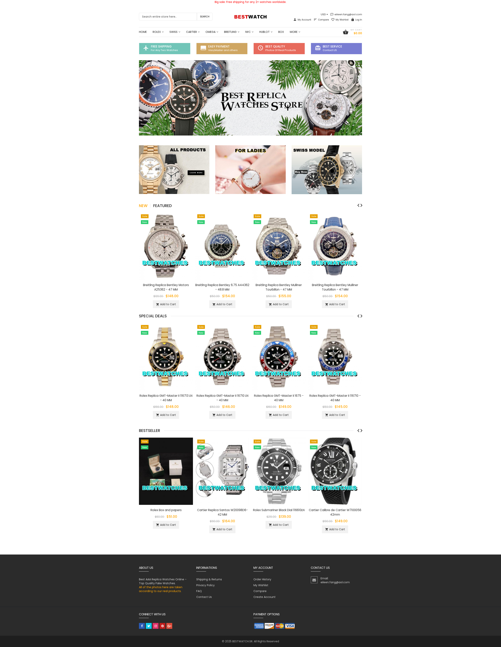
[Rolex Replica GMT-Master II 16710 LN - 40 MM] (222, 356)
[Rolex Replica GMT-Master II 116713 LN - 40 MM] (166, 356)
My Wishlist (342, 19)
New (143, 205)
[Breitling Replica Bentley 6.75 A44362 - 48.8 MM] (222, 246)
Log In (358, 19)
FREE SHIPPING (161, 46)
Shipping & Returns (209, 579)
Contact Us (204, 597)
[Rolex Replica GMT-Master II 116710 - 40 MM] (335, 356)
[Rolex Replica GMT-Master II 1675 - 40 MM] (279, 356)
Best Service (332, 46)
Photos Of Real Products (280, 50)
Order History (262, 579)
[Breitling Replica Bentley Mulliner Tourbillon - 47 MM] (279, 246)
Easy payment (219, 46)
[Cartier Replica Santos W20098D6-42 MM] (222, 471)
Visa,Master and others (223, 50)
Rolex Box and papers (166, 510)
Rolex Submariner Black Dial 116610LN (279, 510)
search (204, 16)
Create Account (264, 597)
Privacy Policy (205, 585)
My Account (304, 19)
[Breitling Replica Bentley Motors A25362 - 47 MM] (166, 246)
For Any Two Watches (164, 50)
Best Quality (275, 46)
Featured (162, 205)
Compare (323, 19)
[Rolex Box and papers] (166, 471)
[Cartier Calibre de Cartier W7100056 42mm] (335, 471)
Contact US (330, 50)
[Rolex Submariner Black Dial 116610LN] (279, 471)
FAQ (199, 591)
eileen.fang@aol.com (346, 14)
